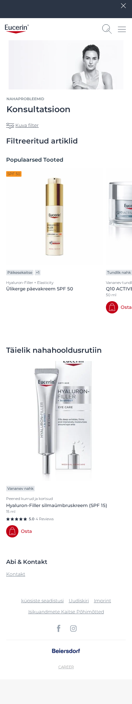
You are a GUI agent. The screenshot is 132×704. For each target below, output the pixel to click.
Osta (126, 307)
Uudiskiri (79, 601)
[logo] (17, 29)
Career (66, 667)
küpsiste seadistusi (42, 601)
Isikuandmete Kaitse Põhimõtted (66, 612)
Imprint (102, 601)
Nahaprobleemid (25, 98)
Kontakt (15, 574)
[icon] (58, 628)
